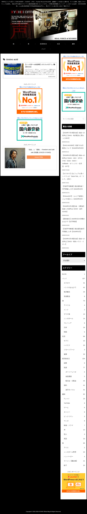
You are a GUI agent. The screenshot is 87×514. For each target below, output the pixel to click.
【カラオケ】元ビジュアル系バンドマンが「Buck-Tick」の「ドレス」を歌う (73, 176)
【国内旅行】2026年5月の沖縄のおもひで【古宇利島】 (73, 220)
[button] (83, 119)
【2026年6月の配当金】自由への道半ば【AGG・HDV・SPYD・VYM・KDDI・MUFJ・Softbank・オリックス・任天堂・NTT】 (73, 160)
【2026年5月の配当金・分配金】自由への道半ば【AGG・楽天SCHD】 (73, 209)
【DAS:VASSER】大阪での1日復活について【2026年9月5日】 (73, 147)
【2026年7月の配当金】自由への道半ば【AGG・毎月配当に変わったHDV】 (73, 135)
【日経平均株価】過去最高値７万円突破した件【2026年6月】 (73, 187)
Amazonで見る (39, 157)
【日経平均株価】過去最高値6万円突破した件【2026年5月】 (73, 230)
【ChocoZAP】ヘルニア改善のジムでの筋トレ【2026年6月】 (72, 197)
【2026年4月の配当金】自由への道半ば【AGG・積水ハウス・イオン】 (73, 241)
